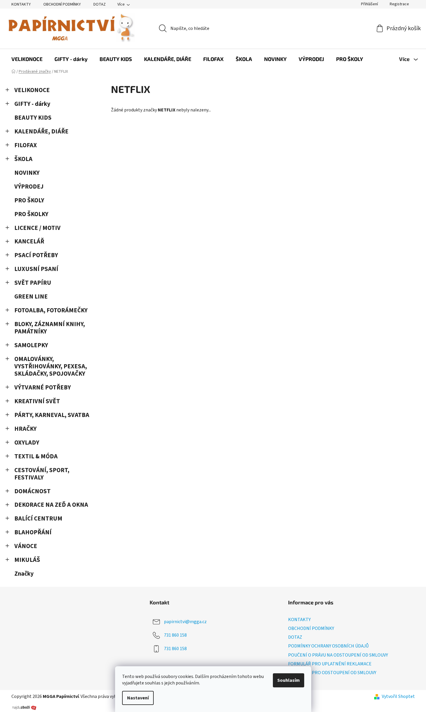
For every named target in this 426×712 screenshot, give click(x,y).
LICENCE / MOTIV (37, 228)
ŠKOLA (23, 159)
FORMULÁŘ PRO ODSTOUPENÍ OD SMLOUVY (332, 672)
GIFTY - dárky (32, 104)
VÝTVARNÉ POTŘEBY (42, 387)
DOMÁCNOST (32, 491)
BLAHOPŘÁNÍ (33, 532)
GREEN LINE (31, 296)
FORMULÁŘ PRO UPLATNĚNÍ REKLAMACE (330, 664)
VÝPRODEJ (29, 186)
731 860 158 (175, 635)
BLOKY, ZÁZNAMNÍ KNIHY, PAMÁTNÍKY (49, 328)
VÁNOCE (25, 546)
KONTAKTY (21, 4)
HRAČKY (25, 429)
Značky (24, 573)
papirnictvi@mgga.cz (185, 621)
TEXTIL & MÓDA (36, 456)
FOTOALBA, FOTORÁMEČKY (51, 310)
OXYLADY (26, 442)
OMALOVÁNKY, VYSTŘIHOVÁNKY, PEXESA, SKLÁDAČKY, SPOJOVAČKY (50, 366)
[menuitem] (27, 59)
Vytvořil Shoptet (398, 696)
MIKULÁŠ (27, 560)
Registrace (399, 4)
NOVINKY (27, 173)
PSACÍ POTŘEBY (36, 255)
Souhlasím (288, 680)
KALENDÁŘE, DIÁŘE (41, 131)
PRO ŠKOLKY (31, 214)
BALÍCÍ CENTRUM (38, 518)
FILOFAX (25, 145)
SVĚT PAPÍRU (32, 283)
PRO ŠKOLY (29, 200)
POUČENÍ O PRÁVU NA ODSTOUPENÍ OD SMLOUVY (338, 655)
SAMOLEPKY (31, 345)
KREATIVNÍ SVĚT (37, 401)
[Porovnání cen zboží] (24, 707)
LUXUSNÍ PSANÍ (36, 269)
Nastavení (138, 698)
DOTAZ (99, 4)
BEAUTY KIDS (33, 117)
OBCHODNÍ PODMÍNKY (62, 4)
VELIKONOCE (32, 90)
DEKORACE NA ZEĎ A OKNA (51, 505)
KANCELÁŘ (29, 241)
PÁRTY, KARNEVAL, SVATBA (51, 415)
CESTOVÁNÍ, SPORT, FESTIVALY (41, 474)
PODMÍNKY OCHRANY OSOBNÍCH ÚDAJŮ (328, 646)
